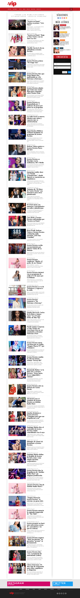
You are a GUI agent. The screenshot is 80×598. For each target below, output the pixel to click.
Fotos (20, 9)
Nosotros (33, 9)
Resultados (64, 72)
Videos (24, 9)
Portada (9, 9)
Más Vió (28, 9)
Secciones (15, 9)
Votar (69, 72)
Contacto (38, 9)
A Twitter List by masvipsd (56, 586)
